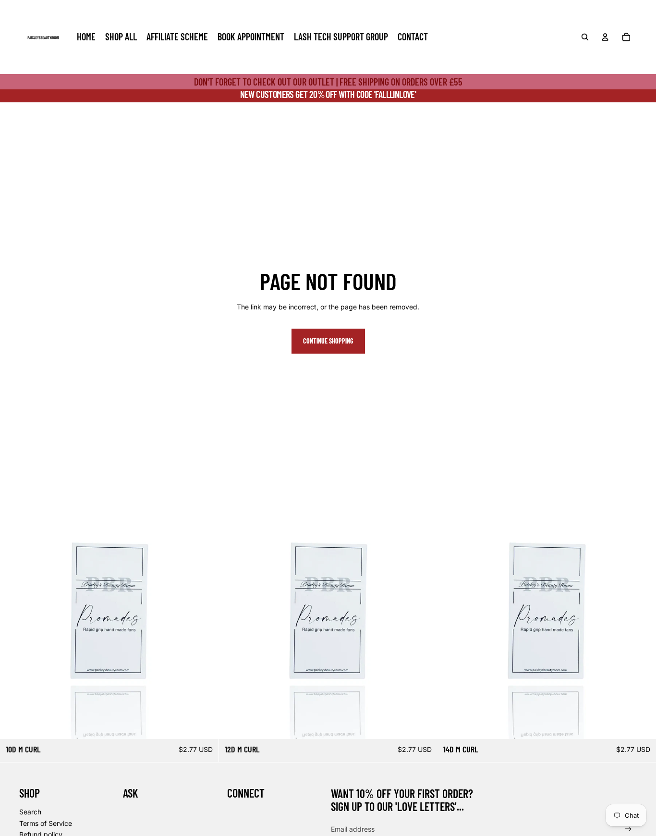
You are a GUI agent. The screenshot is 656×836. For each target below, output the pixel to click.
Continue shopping (328, 341)
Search (30, 812)
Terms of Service (45, 823)
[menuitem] (86, 37)
